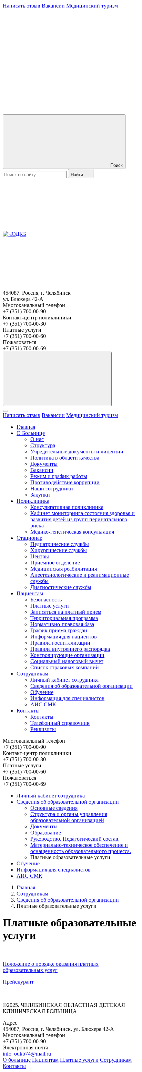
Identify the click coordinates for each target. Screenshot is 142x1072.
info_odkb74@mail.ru (27, 1054)
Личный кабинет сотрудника (64, 680)
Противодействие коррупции (65, 482)
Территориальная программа (64, 618)
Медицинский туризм (92, 6)
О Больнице (31, 433)
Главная (26, 427)
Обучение (41, 692)
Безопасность (46, 599)
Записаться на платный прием (65, 612)
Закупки (40, 495)
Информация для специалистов (67, 698)
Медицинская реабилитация (63, 569)
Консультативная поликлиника (66, 507)
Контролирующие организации (67, 655)
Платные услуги (49, 606)
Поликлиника (33, 501)
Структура (42, 445)
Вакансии (53, 6)
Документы (44, 464)
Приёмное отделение (55, 562)
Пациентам (30, 593)
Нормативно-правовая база (62, 624)
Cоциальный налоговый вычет (66, 661)
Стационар (29, 538)
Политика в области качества (64, 458)
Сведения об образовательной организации (81, 686)
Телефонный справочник (60, 723)
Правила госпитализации (60, 643)
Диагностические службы (60, 587)
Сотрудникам (32, 674)
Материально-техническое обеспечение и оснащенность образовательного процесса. (80, 848)
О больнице (17, 1060)
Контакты (28, 711)
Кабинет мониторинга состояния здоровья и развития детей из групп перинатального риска (82, 519)
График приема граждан (58, 630)
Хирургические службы (58, 550)
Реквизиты (43, 729)
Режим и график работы (58, 476)
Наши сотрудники (51, 488)
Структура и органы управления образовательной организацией (68, 817)
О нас (37, 439)
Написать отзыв (21, 6)
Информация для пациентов (63, 636)
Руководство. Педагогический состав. (75, 839)
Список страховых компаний (64, 667)
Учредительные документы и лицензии (76, 451)
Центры (39, 556)
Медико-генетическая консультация (72, 532)
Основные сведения (54, 808)
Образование (45, 833)
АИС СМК (43, 704)
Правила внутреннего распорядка (70, 649)
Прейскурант (18, 982)
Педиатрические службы (59, 544)
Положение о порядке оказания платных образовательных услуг (51, 967)
